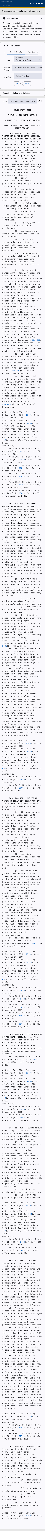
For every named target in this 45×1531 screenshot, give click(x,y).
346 (35, 1059)
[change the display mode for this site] (41, 3)
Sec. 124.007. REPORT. (22, 1446)
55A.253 (36, 340)
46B (33, 944)
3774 (21, 1024)
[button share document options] (6, 101)
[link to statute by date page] (33, 3)
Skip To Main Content (21, 3)
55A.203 (16, 371)
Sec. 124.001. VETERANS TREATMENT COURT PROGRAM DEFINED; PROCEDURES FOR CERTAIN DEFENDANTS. (22, 136)
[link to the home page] (30, 3)
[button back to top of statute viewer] (41, 101)
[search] (22, 45)
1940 (28, 415)
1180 (28, 1516)
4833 (29, 423)
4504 (21, 493)
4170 (21, 485)
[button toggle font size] (39, 101)
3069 (21, 477)
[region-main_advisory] (22, 18)
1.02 (4, 646)
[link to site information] (39, 3)
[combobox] (28, 60)
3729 (21, 451)
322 (20, 468)
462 (4, 440)
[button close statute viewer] (3, 101)
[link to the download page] (36, 3)
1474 (22, 460)
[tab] (16, 51)
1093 (21, 1016)
